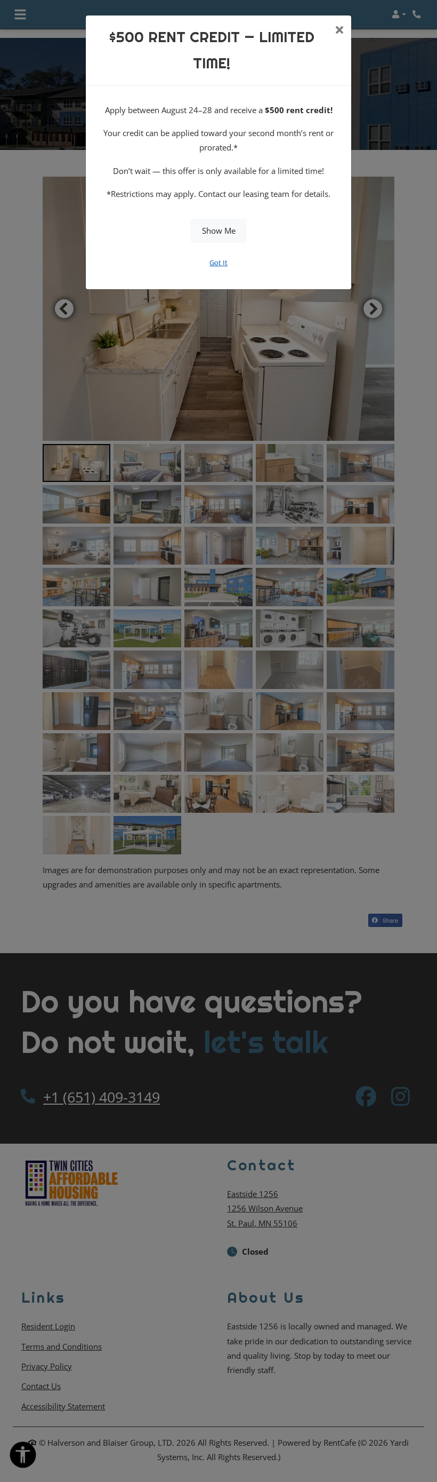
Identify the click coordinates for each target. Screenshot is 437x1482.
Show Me (219, 230)
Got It (218, 262)
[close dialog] (339, 31)
